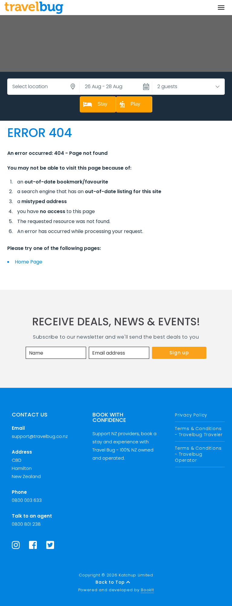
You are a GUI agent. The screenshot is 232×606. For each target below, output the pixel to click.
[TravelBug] (34, 7)
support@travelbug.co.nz (40, 436)
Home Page (28, 261)
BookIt (147, 590)
